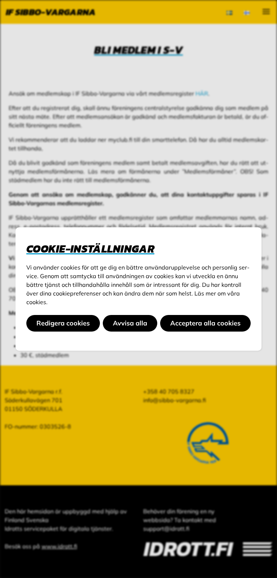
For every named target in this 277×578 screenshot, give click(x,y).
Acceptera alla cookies (205, 323)
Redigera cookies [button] (63, 323)
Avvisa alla (130, 323)
